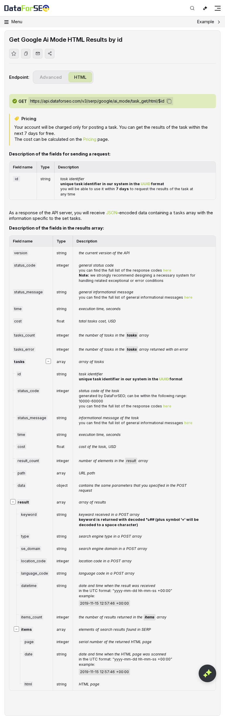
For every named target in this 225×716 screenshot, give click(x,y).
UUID (145, 184)
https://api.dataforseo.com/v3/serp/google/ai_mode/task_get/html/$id (97, 100)
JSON (111, 212)
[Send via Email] (37, 53)
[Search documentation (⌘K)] (192, 8)
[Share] (49, 53)
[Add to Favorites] (14, 53)
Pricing (89, 139)
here (167, 270)
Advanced (51, 77)
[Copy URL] (26, 53)
